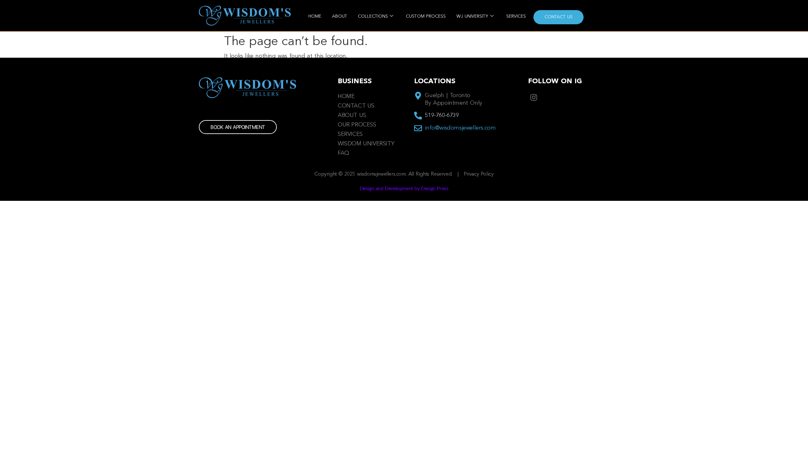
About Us (352, 115)
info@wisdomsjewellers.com (460, 128)
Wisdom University (366, 144)
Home (314, 16)
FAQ (343, 153)
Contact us (558, 17)
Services (516, 16)
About (339, 16)
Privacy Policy (478, 174)
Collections (373, 16)
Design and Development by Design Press (404, 188)
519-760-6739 (442, 115)
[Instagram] (533, 97)
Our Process (357, 125)
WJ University (472, 16)
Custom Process (426, 16)
